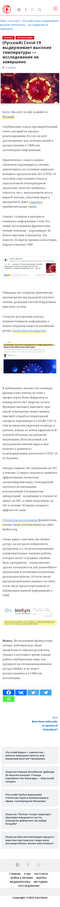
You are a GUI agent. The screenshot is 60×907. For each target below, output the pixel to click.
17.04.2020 (11, 67)
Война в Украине (22, 877)
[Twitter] (33, 692)
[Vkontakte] (21, 692)
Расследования (28, 885)
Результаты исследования (20, 520)
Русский (8, 117)
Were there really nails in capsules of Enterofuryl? (45, 723)
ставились (36, 202)
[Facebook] (8, 692)
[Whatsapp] (8, 699)
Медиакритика (20, 881)
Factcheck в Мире (25, 37)
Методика (41, 881)
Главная (14, 873)
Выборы (41, 877)
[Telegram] (46, 692)
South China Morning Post (29, 330)
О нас (27, 873)
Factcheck (8, 37)
